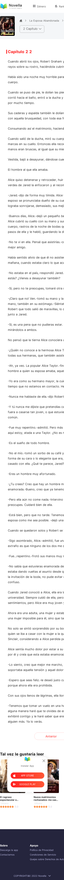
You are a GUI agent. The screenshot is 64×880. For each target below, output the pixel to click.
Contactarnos (7, 854)
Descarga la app (9, 850)
